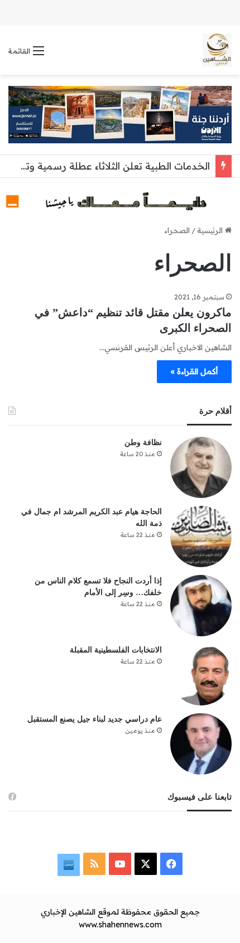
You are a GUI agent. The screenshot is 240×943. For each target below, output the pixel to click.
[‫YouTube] (120, 864)
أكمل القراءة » (194, 371)
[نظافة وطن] (201, 467)
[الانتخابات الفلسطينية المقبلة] (201, 674)
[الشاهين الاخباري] (217, 50)
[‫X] (146, 864)
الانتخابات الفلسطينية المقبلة (116, 650)
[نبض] (68, 865)
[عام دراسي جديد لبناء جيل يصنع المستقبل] (201, 744)
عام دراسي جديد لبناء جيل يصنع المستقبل (94, 719)
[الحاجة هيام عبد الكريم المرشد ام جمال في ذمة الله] (201, 536)
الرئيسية (211, 230)
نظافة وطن (143, 442)
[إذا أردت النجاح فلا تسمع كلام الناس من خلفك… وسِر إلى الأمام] (201, 605)
